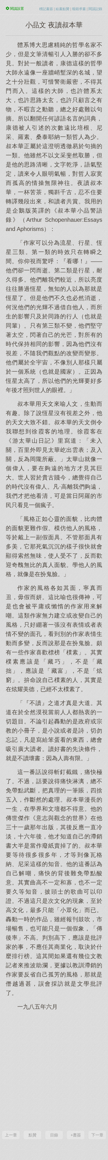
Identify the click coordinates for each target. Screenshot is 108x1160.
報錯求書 (79, 9)
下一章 (97, 1135)
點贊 (33, 1135)
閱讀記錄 (95, 9)
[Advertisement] (54, 1070)
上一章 (11, 1135)
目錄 (54, 1135)
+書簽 (76, 1135)
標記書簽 (46, 9)
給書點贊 (62, 9)
